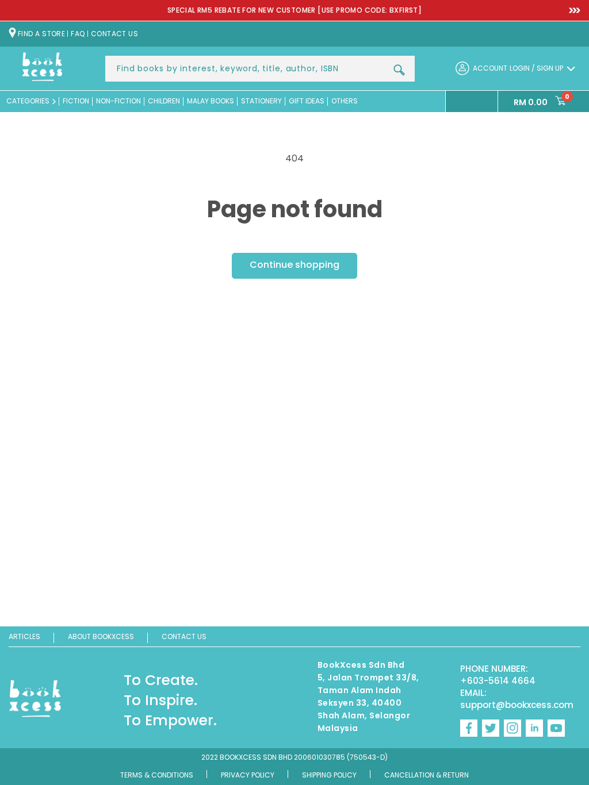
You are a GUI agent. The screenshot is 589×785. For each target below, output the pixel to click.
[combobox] (260, 69)
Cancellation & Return (426, 775)
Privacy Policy (247, 775)
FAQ (78, 34)
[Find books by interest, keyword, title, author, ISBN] (399, 70)
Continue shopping (294, 264)
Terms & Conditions (156, 775)
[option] (294, 11)
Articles (24, 636)
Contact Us (184, 636)
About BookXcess (101, 636)
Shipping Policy (329, 775)
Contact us (115, 34)
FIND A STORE (41, 34)
